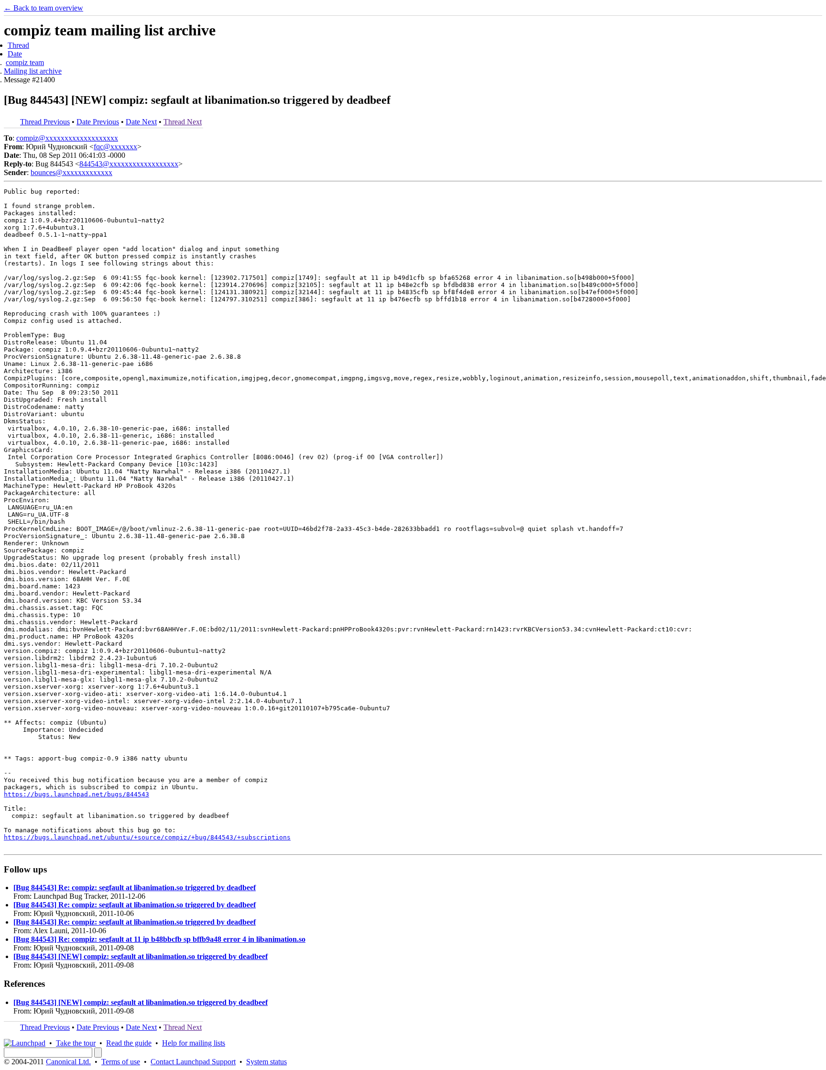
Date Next (141, 122)
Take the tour (76, 1043)
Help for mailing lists (193, 1043)
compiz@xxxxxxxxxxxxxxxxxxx (67, 138)
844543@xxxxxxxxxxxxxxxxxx (128, 164)
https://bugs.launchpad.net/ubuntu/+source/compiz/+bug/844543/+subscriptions (147, 837)
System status (266, 1062)
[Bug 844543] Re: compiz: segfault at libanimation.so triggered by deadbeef (134, 887)
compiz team (25, 62)
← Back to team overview (43, 8)
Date (15, 54)
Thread (18, 45)
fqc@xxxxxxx (115, 147)
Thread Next (182, 122)
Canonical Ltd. (68, 1062)
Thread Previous (45, 122)
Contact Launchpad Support (193, 1062)
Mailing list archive (33, 71)
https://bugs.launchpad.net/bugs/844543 (76, 794)
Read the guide (129, 1043)
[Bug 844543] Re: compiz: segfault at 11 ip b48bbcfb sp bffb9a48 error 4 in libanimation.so (159, 939)
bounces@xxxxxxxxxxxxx (71, 172)
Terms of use (120, 1062)
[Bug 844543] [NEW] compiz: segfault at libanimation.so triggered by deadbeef (140, 956)
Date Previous (97, 122)
